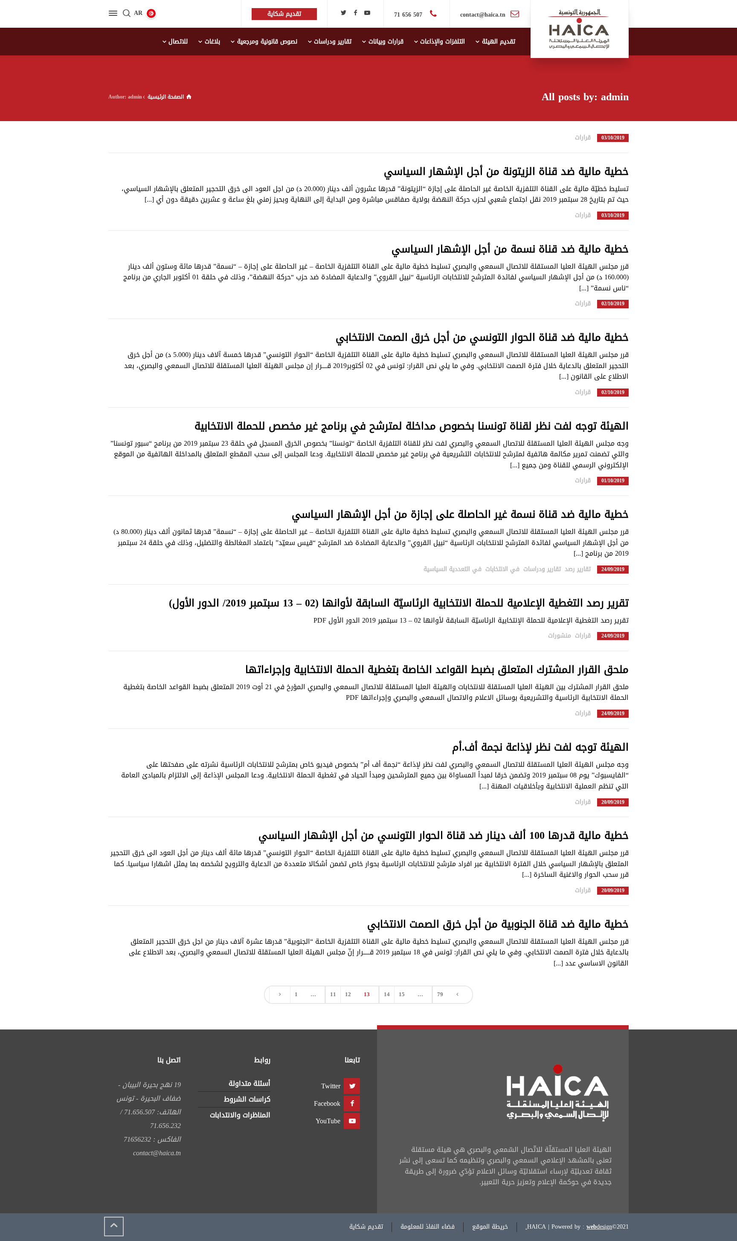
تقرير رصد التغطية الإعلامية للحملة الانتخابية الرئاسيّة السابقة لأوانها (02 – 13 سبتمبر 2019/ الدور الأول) (399, 603)
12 (348, 994)
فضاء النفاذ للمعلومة (427, 1226)
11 (333, 994)
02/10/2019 (612, 304)
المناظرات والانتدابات (240, 1115)
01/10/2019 (612, 481)
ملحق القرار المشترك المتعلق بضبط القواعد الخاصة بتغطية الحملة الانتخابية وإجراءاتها (437, 669)
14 (387, 994)
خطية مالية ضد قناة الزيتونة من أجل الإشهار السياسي (506, 171)
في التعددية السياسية (453, 569)
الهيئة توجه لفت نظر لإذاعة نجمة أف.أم (540, 747)
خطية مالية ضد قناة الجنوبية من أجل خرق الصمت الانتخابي (498, 924)
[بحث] (126, 14)
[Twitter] (343, 13)
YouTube (328, 1121)
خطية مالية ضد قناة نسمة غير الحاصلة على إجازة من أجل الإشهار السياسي (460, 514)
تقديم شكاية (366, 1226)
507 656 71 (409, 14)
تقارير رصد (578, 569)
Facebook (327, 1103)
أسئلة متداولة (249, 1083)
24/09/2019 (612, 569)
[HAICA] (580, 29)
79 (440, 994)
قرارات (583, 137)
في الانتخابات (502, 569)
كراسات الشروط (247, 1099)
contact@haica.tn (482, 14)
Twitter (330, 1086)
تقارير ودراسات (542, 569)
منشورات (559, 635)
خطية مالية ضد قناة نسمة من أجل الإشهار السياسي (510, 249)
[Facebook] (355, 13)
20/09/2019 (612, 802)
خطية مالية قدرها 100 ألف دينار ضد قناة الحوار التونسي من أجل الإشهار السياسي (443, 835)
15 (402, 994)
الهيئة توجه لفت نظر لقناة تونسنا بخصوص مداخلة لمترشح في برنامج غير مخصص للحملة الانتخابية (411, 426)
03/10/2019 (612, 138)
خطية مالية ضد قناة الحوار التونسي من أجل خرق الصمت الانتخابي (482, 337)
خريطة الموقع (490, 1226)
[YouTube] (367, 13)
